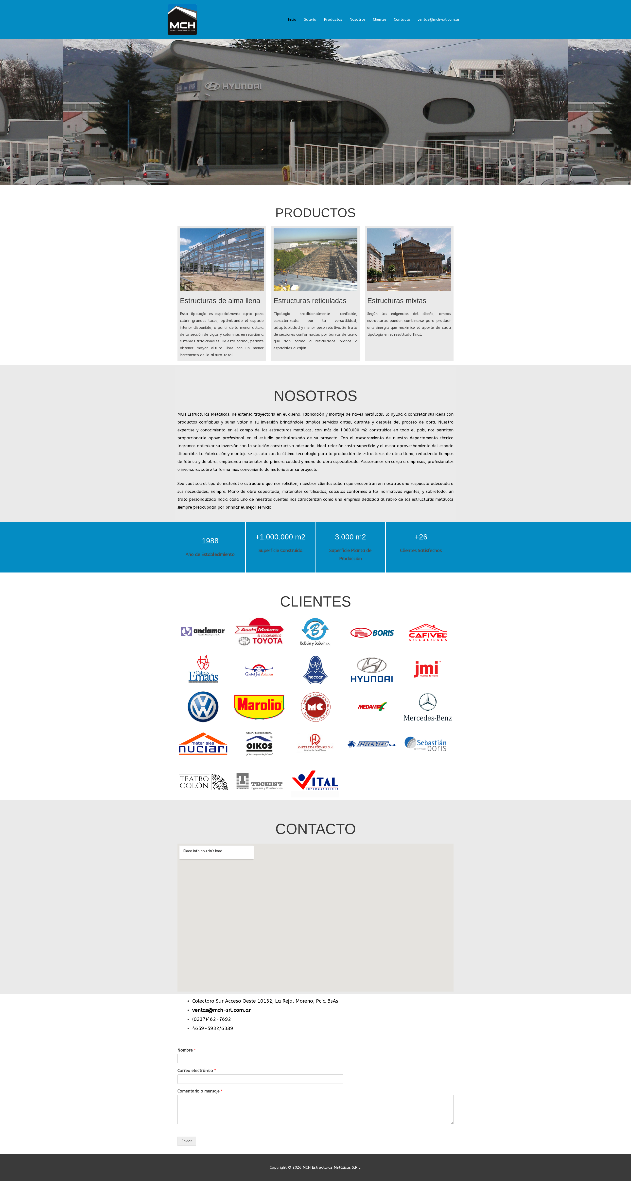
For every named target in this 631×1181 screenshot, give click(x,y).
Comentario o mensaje (200, 1091)
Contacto (402, 19)
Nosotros (358, 19)
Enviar (186, 1141)
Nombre (186, 1050)
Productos (333, 19)
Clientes (379, 19)
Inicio (292, 19)
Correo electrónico (196, 1070)
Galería (310, 19)
